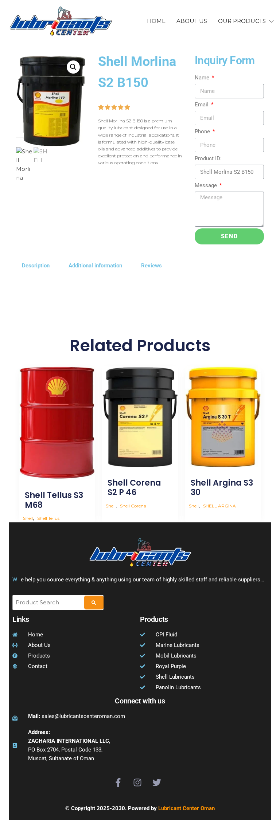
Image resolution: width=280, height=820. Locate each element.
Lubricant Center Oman (186, 808)
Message (206, 185)
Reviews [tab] (151, 265)
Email (202, 104)
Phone (203, 131)
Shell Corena (133, 506)
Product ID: (208, 158)
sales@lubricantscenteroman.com (76, 716)
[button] (73, 67)
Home (156, 20)
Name (203, 77)
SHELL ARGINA (219, 506)
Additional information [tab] (95, 265)
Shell (28, 518)
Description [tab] (36, 265)
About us (191, 20)
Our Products (242, 20)
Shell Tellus (48, 518)
